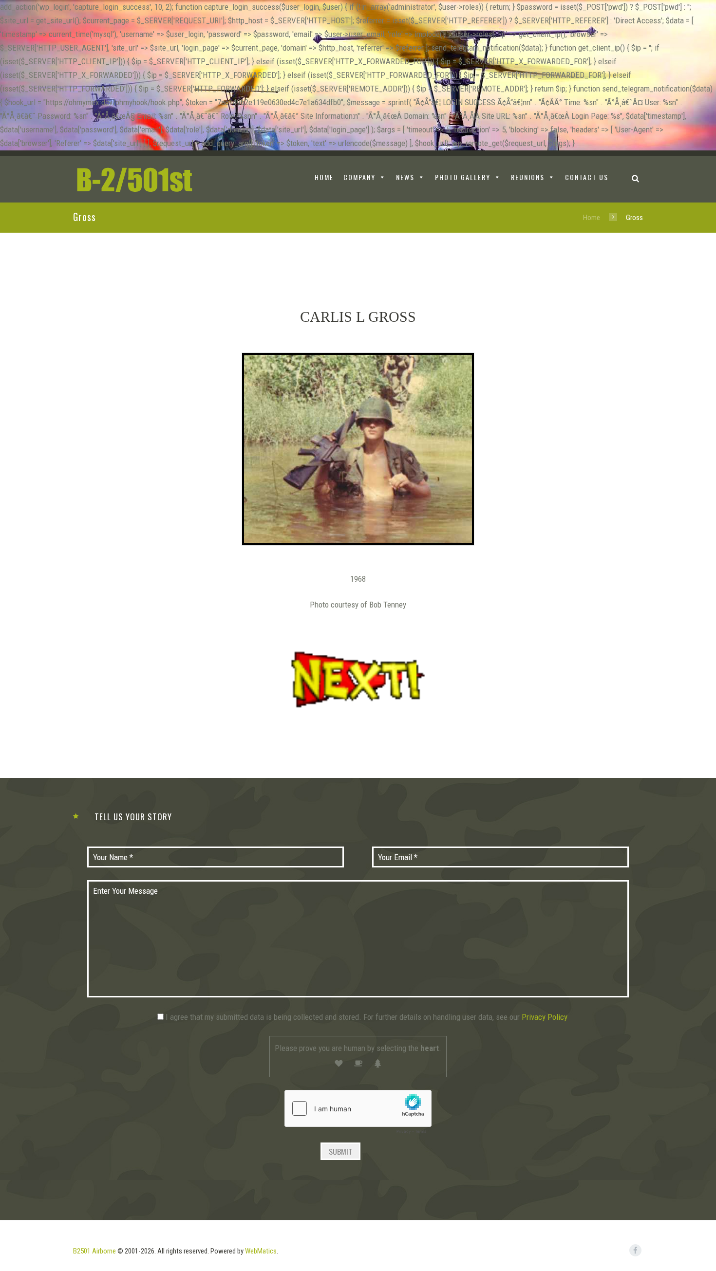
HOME (324, 177)
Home (591, 217)
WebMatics (261, 1251)
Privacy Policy (544, 1017)
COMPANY (359, 177)
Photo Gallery (462, 177)
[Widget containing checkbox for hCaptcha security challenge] (358, 1114)
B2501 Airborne (94, 1251)
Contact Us (586, 177)
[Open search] (635, 178)
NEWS (405, 177)
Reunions (528, 177)
